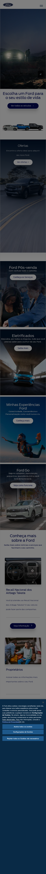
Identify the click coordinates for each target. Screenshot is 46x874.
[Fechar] (43, 702)
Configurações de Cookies (23, 732)
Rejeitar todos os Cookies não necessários (23, 738)
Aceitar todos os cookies (23, 726)
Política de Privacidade (10, 722)
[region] (23, 786)
